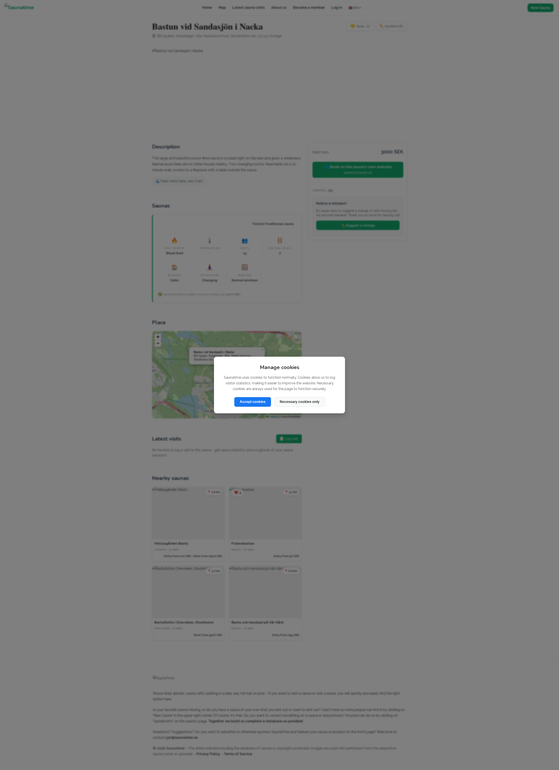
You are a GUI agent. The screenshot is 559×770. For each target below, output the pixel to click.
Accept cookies (253, 402)
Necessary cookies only (299, 402)
